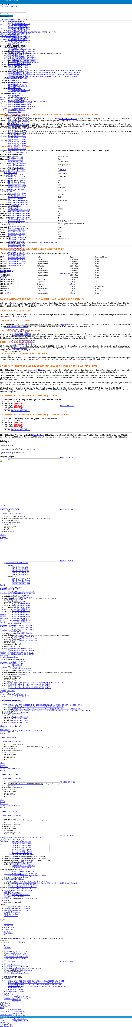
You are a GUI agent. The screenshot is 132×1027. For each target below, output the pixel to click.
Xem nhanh (4, 539)
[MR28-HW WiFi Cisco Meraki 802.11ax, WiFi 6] (19, 682)
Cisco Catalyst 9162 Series (21, 616)
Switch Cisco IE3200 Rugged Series (24, 55)
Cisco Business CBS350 (20, 722)
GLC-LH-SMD (30, 592)
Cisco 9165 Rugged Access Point (23, 637)
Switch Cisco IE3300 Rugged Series (24, 57)
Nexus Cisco (8, 935)
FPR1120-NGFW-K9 (67, 561)
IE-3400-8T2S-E (31, 887)
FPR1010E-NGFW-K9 (67, 457)
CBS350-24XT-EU (8, 663)
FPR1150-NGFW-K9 (67, 509)
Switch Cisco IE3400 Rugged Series (24, 59)
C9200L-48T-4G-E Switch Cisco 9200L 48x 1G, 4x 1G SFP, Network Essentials (53, 72)
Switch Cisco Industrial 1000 (21, 842)
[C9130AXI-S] (17, 654)
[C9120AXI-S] (17, 652)
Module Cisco (8, 929)
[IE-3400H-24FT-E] (17, 888)
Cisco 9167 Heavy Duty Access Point (24, 640)
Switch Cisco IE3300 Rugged (22, 853)
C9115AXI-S (30, 650)
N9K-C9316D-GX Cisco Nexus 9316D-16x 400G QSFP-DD (43, 707)
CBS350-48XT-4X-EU (9, 700)
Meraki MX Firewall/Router (21, 669)
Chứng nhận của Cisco (11, 893)
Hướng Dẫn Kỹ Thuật (19, 1019)
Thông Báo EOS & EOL (20, 1021)
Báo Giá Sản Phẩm (18, 1011)
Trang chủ (3, 32)
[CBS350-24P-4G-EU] (34, 835)
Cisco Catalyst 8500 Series (21, 91)
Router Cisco (8, 926)
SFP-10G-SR (27, 597)
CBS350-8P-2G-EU (8, 737)
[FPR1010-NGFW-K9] (34, 406)
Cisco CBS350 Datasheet (47, 243)
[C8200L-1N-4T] (34, 273)
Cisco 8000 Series (18, 95)
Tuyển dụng (8, 898)
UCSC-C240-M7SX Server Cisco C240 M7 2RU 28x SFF (47, 986)
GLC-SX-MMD (30, 593)
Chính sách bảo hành (11, 916)
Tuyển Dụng (16, 1000)
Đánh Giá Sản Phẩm (19, 1013)
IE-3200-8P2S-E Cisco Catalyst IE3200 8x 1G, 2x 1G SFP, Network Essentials (51, 883)
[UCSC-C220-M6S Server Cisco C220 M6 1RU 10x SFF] (17, 981)
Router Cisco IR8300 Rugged (22, 108)
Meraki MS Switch (18, 661)
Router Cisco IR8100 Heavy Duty (23, 106)
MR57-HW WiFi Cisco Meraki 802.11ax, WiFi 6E (34, 688)
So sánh (6, 997)
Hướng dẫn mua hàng (11, 910)
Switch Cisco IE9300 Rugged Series (24, 61)
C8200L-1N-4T (65, 273)
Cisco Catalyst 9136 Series (21, 614)
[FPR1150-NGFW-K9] (34, 509)
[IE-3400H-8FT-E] (17, 885)
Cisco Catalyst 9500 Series (21, 38)
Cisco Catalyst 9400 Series (21, 37)
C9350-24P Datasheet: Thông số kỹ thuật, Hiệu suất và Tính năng (25, 881)
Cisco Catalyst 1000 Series (21, 24)
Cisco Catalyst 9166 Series (21, 622)
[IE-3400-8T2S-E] (16, 887)
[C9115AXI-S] (17, 650)
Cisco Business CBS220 (20, 718)
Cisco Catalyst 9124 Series (21, 611)
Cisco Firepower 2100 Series (21, 333)
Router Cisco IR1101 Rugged (22, 103)
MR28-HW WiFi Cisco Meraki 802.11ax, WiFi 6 (47, 682)
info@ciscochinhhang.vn (18, 409)
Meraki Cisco (8, 933)
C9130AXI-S (31, 654)
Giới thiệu (7, 891)
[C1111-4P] (34, 221)
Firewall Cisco (9, 927)
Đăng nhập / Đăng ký (11, 999)
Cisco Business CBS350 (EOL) (31, 32)
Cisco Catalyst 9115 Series (21, 605)
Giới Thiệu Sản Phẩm (15, 982)
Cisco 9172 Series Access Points (18, 117)
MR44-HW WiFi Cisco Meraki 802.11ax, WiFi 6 (34, 686)
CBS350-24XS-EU (8, 626)
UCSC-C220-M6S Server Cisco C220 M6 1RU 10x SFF (45, 981)
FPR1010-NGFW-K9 (67, 406)
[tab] (68, 107)
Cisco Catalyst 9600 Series (21, 40)
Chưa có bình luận (22, 877)
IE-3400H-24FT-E (33, 888)
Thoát (2, 1004)
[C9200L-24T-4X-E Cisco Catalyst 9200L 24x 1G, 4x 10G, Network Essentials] (17, 74)
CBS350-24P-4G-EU (67, 835)
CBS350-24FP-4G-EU (67, 782)
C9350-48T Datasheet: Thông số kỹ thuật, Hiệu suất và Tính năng (25, 876)
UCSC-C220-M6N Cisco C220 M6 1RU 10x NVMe (44, 983)
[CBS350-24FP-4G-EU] (34, 782)
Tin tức (6, 897)
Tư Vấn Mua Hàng (18, 1015)
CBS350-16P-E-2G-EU (9, 509)
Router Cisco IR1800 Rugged (22, 104)
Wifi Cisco (7, 931)
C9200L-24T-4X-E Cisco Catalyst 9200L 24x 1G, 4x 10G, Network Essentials (53, 74)
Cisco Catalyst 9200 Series (21, 29)
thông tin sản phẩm (14, 1009)
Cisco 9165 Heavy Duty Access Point (24, 638)
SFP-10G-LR (27, 595)
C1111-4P (63, 221)
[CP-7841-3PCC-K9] (34, 962)
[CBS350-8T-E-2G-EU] (18, 730)
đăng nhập (9, 453)
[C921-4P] (34, 170)
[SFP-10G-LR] (15, 595)
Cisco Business (38, 435)
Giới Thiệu (15, 994)
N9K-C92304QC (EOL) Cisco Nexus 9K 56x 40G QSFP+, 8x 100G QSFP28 (56, 705)
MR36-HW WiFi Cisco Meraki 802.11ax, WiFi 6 (34, 684)
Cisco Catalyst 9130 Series (21, 613)
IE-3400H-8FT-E (31, 885)
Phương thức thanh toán (12, 912)
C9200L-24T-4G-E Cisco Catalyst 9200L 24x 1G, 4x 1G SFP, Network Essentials (54, 71)
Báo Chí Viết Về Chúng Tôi (21, 998)
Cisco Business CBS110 (20, 717)
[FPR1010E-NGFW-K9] (34, 457)
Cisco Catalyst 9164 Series (21, 620)
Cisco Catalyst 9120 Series (21, 609)
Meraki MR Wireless (19, 663)
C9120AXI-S (31, 652)
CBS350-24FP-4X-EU (9, 589)
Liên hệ (6, 900)
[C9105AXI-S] (17, 648)
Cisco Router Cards (18, 112)
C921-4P (63, 170)
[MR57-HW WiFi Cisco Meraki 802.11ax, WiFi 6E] (13, 688)
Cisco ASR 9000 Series (20, 99)
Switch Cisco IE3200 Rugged (18, 69)
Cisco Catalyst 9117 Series (21, 607)
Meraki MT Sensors (18, 674)
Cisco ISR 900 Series (19, 82)
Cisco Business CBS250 (20, 720)
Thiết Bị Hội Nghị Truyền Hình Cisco (24, 898)
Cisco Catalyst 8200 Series (21, 86)
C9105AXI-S (31, 648)
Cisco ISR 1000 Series (19, 84)
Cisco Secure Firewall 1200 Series (23, 340)
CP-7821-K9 (27, 908)
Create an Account (6, 1015)
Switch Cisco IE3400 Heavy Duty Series (25, 62)
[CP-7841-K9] (15, 906)
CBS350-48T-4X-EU (7, 36)
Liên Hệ (15, 1001)
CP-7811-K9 (27, 910)
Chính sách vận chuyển (11, 914)
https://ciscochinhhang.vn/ (20, 411)
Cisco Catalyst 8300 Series (21, 90)
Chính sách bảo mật (10, 908)
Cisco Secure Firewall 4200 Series (23, 344)
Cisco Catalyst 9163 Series (21, 618)
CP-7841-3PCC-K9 (66, 962)
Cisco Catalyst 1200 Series (21, 25)
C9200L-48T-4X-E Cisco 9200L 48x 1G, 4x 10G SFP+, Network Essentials (52, 76)
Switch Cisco (8, 924)
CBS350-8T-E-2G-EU (36, 730)
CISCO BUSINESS (14, 32)
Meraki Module (17, 665)
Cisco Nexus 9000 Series (20, 697)
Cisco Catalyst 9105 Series (21, 603)
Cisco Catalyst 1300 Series (21, 27)
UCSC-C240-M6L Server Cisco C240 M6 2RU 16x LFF (45, 985)
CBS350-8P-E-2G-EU (9, 774)
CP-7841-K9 (27, 906)
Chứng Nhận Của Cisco (20, 996)
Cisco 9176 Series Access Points (23, 627)
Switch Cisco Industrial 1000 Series (24, 49)
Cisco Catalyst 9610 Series (21, 42)
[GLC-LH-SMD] (16, 592)
